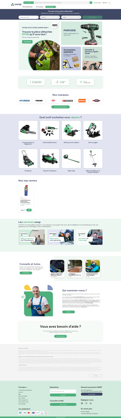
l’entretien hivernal (22, 371)
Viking (32, 353)
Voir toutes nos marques (60, 107)
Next (57, 46)
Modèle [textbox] (64, 17)
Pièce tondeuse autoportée (85, 358)
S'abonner (63, 395)
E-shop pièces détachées (25, 390)
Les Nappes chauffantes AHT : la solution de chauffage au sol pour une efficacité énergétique (74, 274)
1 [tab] (38, 71)
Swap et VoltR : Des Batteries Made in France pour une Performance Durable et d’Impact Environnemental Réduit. (57, 274)
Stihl (43, 353)
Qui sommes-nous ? (23, 402)
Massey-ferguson (37, 353)
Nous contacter (61, 336)
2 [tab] (40, 71)
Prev (20, 46)
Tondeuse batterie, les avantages (92, 274)
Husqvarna (93, 352)
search (91, 2)
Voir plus (68, 312)
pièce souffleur (94, 358)
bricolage (88, 353)
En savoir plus (91, 394)
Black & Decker (25, 353)
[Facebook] (86, 403)
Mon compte (21, 398)
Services (20, 392)
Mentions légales (85, 411)
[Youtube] (82, 403)
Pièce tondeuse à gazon (30, 359)
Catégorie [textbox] (44, 17)
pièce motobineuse (30, 367)
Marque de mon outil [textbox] (24, 17)
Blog (19, 394)
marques (52, 353)
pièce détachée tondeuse (95, 371)
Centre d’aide (26, 273)
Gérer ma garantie (23, 400)
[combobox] (28, 17)
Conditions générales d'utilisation (89, 413)
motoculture (82, 353)
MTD (30, 353)
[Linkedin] (91, 403)
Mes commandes (22, 396)
